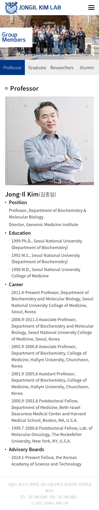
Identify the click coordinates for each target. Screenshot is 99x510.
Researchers (62, 67)
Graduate (37, 67)
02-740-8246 (37, 496)
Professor (12, 67)
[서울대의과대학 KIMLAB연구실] (11, 7)
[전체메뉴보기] (91, 7)
